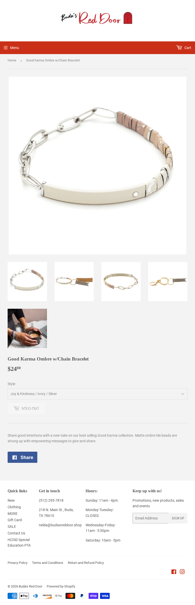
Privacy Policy (17, 563)
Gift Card (15, 520)
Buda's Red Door (30, 586)
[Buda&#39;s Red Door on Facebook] (173, 572)
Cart (187, 48)
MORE (13, 514)
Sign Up (178, 518)
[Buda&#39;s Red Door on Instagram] (182, 572)
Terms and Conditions (47, 563)
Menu (14, 48)
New (11, 500)
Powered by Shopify (61, 586)
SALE (12, 527)
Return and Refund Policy (86, 563)
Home (12, 60)
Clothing (14, 507)
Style (11, 384)
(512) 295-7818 (51, 500)
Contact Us (16, 533)
